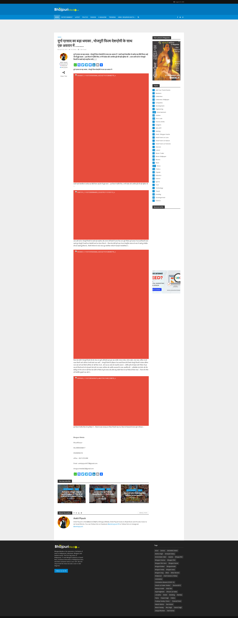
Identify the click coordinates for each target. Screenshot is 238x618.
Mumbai (179, 595)
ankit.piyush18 (64, 64)
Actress (163, 550)
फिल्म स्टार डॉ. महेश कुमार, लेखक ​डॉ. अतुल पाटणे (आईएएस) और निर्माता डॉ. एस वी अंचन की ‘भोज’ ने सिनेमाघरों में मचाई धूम (71, 494)
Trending (112, 17)
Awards (170, 557)
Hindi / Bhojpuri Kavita (126, 17)
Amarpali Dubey (170, 554)
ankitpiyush (64, 65)
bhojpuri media (159, 569)
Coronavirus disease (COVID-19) (164, 582)
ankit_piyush (64, 67)
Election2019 (177, 585)
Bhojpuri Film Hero (160, 563)
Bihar (167, 573)
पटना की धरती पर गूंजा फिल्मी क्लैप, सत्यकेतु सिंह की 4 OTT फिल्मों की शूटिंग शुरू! (103, 494)
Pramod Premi (176, 601)
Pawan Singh (165, 598)
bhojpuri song (159, 573)
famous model (159, 588)
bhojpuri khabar (159, 566)
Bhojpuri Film (171, 560)
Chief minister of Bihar (170, 576)
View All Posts (143, 512)
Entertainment (67, 17)
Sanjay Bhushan (160, 610)
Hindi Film (169, 588)
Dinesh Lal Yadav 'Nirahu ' (163, 585)
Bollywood (158, 576)
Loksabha (158, 595)
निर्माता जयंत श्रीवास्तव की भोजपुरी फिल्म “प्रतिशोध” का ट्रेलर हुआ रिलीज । (134, 494)
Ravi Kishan (169, 604)
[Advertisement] (166, 238)
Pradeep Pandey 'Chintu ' (162, 601)
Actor (156, 550)
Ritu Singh (169, 607)
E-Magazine (102, 17)
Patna (157, 598)
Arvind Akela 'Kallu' (160, 557)
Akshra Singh (159, 554)
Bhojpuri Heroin (173, 563)
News (57, 17)
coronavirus (158, 579)
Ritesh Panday (159, 607)
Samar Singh (178, 607)
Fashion (93, 17)
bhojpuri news (170, 569)
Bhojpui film (178, 557)
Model (165, 595)
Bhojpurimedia (171, 566)
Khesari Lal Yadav (172, 592)
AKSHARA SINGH (172, 550)
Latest (77, 17)
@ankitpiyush (78, 526)
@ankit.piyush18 (113, 524)
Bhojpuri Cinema (160, 560)
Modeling (172, 595)
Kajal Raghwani (159, 592)
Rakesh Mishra (159, 604)
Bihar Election (175, 573)
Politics (85, 17)
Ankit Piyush (63, 62)
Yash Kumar (170, 610)
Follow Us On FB (61, 571)
